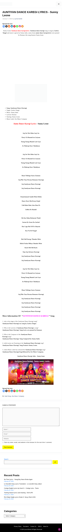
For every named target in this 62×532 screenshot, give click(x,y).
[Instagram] (20, 26)
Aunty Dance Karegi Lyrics (31, 124)
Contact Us (33, 526)
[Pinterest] (14, 26)
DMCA (40, 526)
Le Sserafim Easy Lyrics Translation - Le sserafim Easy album (23, 484)
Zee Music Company (18, 396)
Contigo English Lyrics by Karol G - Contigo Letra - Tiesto (21, 488)
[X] (6, 26)
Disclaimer (26, 526)
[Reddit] (9, 26)
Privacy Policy (17, 526)
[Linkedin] (12, 26)
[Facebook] (4, 26)
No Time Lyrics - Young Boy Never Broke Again (18, 479)
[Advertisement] (30, 60)
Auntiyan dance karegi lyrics (20, 31)
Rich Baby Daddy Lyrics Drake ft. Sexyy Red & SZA (20, 497)
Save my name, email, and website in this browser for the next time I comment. (28, 442)
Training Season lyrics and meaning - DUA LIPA (18, 492)
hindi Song (8, 396)
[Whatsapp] (17, 26)
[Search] (55, 462)
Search (6, 459)
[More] (22, 26)
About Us (45, 526)
